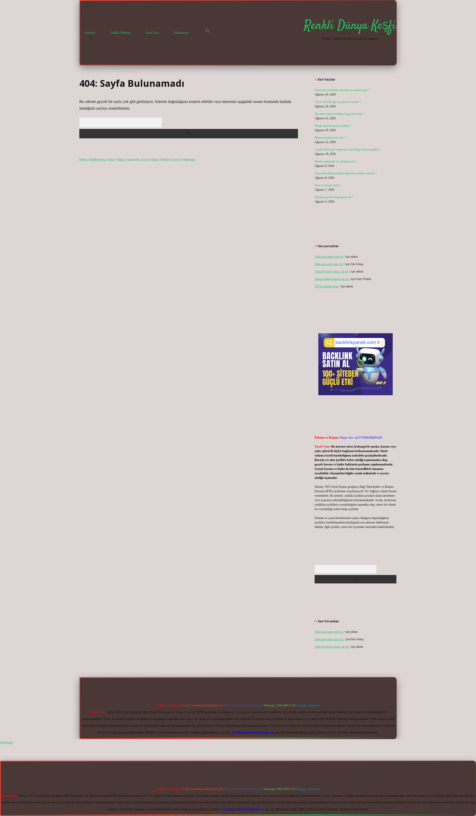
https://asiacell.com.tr (133, 159)
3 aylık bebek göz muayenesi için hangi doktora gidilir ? (347, 149)
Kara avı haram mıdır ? (328, 185)
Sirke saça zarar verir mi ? (330, 256)
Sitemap (189, 159)
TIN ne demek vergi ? (327, 286)
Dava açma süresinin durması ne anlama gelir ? (342, 90)
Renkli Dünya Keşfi (350, 26)
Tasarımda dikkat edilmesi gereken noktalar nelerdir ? (346, 173)
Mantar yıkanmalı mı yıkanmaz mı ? (336, 161)
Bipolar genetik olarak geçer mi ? (334, 197)
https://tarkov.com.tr (166, 159)
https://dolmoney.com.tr (97, 159)
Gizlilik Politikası (120, 32)
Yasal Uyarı (152, 32)
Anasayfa (89, 32)
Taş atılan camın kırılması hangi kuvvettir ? (339, 114)
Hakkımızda (181, 32)
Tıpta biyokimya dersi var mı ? (332, 271)
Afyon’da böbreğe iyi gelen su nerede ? (338, 102)
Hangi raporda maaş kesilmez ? (333, 125)
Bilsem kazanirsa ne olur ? (330, 137)
